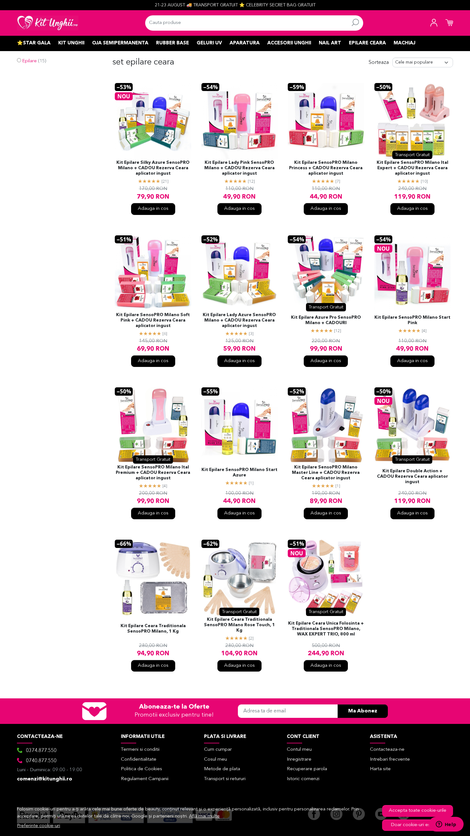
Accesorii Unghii (289, 43)
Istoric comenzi (303, 779)
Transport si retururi (225, 779)
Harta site (380, 769)
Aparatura (245, 43)
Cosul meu (215, 759)
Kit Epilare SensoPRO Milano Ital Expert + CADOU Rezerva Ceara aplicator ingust (412, 168)
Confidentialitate (138, 759)
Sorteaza (379, 62)
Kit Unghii (71, 43)
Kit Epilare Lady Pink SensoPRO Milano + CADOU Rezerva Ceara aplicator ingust (239, 168)
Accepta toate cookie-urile (417, 810)
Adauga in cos (153, 208)
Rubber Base (172, 43)
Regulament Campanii (144, 779)
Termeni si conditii (140, 749)
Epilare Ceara (367, 43)
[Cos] (449, 23)
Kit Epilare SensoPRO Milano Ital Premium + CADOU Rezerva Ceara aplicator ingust (153, 472)
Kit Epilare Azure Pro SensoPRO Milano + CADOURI (326, 320)
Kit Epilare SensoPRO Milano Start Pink (412, 320)
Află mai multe (204, 816)
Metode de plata (222, 769)
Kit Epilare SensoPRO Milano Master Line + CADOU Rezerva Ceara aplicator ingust (326, 472)
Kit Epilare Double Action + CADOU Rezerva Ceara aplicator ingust (412, 476)
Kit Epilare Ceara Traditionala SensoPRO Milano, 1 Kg (153, 629)
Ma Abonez (362, 711)
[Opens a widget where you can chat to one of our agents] (446, 825)
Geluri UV (209, 43)
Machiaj (404, 43)
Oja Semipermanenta (120, 43)
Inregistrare (299, 759)
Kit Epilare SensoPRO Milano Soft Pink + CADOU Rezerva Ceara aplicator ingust (153, 320)
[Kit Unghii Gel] (47, 23)
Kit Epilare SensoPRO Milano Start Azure (239, 472)
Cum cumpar (218, 749)
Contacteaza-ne (387, 749)
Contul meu (299, 749)
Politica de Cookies (141, 769)
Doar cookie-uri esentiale (418, 825)
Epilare (29, 61)
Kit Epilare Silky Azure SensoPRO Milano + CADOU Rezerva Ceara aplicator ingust (153, 168)
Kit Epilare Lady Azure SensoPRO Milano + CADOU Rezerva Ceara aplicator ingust (239, 320)
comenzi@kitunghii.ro (44, 779)
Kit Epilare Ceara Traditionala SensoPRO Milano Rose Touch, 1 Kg (239, 625)
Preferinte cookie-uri (38, 826)
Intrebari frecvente (390, 759)
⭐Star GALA (34, 43)
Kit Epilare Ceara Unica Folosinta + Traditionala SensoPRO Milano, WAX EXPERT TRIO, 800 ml (326, 628)
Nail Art (330, 43)
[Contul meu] (434, 23)
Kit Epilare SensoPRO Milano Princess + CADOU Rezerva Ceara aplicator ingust (326, 168)
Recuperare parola (307, 769)
